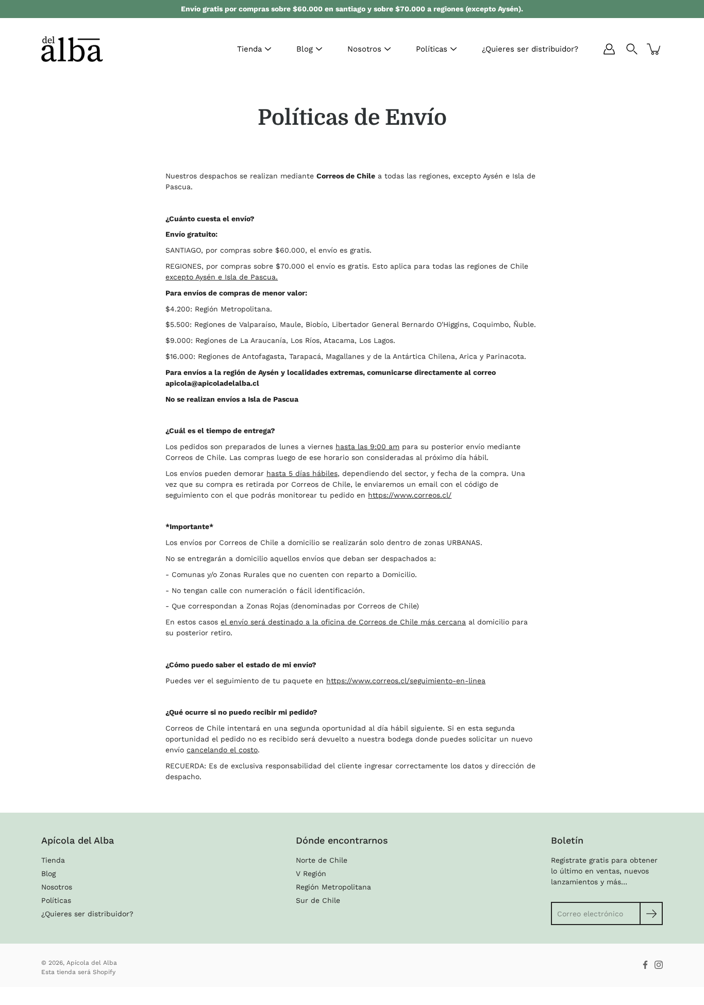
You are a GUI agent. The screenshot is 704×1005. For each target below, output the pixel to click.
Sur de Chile (318, 900)
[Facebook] (645, 965)
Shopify (104, 972)
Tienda (249, 49)
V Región (311, 873)
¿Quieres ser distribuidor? (530, 49)
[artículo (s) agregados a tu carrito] (654, 49)
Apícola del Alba (91, 962)
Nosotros (364, 49)
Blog (304, 49)
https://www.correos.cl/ (409, 495)
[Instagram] (659, 965)
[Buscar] (632, 49)
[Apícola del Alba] (72, 49)
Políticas (431, 49)
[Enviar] (651, 913)
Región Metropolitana (333, 887)
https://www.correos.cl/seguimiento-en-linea (405, 681)
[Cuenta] (609, 49)
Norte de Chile (321, 860)
